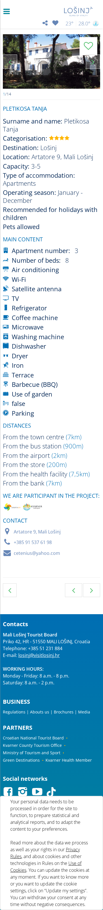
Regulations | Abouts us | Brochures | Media (46, 712)
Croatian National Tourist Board (33, 738)
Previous (10, 61)
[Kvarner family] (32, 508)
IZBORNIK (8, 11)
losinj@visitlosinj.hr (39, 655)
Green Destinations (21, 760)
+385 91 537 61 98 (33, 542)
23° (70, 23)
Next (93, 61)
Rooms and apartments (10, 590)
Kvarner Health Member (68, 760)
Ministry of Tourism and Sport (31, 752)
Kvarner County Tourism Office (32, 745)
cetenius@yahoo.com (37, 553)
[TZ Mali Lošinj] (78, 11)
